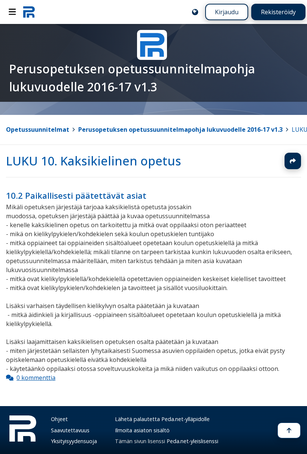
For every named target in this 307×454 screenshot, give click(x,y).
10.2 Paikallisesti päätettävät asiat (76, 195)
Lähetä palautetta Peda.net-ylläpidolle (162, 419)
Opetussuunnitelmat (37, 129)
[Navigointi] (12, 12)
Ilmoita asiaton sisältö (142, 430)
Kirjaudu (226, 12)
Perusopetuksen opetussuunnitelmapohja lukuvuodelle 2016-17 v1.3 (180, 129)
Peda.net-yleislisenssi (192, 441)
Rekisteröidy (278, 12)
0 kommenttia (35, 378)
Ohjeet (59, 419)
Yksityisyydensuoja (74, 441)
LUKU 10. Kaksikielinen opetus (93, 161)
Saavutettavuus (70, 430)
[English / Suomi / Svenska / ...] (195, 12)
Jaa (293, 161)
